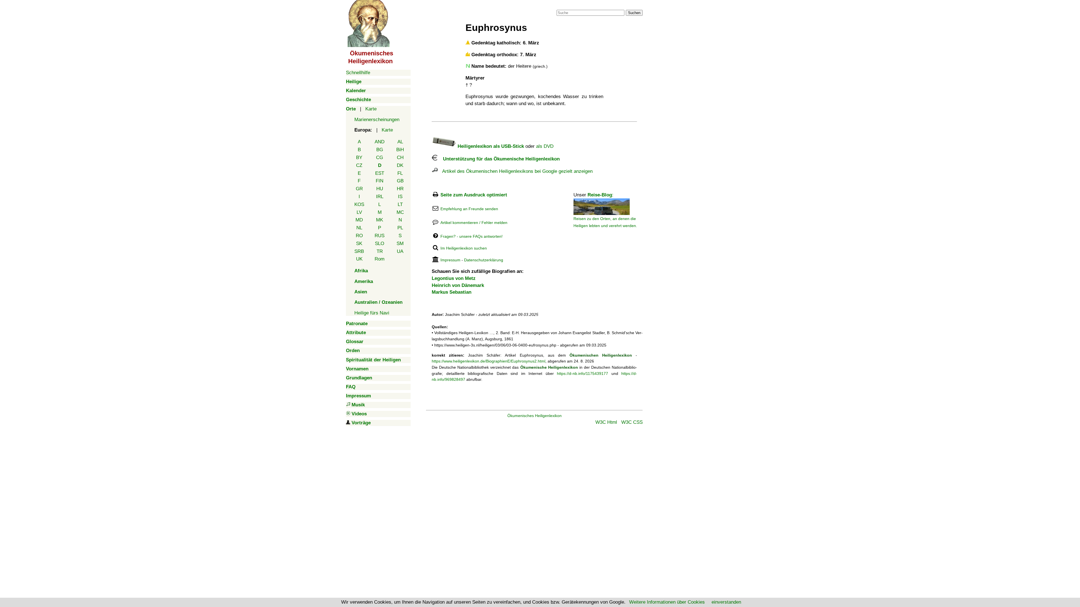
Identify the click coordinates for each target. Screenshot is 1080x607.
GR (359, 188)
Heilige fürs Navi (371, 313)
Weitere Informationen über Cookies (667, 602)
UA (400, 251)
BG (379, 149)
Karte (371, 109)
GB (400, 181)
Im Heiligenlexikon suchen (463, 248)
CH (400, 157)
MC (400, 212)
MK (379, 220)
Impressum (450, 260)
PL (400, 227)
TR (380, 251)
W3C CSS (632, 422)
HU (379, 188)
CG (379, 157)
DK (400, 165)
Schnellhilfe (358, 72)
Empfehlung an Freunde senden (469, 209)
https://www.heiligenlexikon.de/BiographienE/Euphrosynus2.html (488, 361)
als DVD (545, 146)
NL (359, 227)
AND (379, 141)
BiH (400, 149)
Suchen (634, 13)
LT (400, 204)
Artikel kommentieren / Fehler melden (473, 222)
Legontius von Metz (454, 278)
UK (359, 259)
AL (400, 141)
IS (400, 196)
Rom (379, 259)
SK (359, 243)
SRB (359, 251)
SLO (379, 243)
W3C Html (606, 422)
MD (359, 220)
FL (400, 173)
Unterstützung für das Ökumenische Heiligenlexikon (498, 159)
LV (359, 212)
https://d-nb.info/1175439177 (582, 373)
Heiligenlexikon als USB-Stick (490, 146)
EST (379, 173)
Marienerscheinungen (376, 119)
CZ (359, 165)
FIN (379, 181)
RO (359, 235)
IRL (379, 196)
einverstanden (726, 602)
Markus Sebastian (451, 292)
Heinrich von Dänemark (458, 285)
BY (359, 157)
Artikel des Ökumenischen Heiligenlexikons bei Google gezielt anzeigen (515, 171)
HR (400, 188)
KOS (359, 204)
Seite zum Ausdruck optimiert (473, 195)
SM (400, 243)
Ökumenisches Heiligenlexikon (534, 415)
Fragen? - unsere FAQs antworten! (471, 236)
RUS (379, 235)
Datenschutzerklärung (483, 260)
